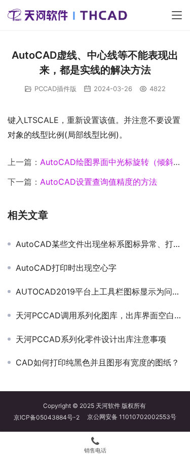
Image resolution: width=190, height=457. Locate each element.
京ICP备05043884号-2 (50, 417)
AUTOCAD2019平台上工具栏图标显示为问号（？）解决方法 (99, 291)
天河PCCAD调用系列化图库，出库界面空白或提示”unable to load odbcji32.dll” (99, 315)
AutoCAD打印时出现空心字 (66, 267)
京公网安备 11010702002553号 (131, 417)
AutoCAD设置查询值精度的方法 (98, 182)
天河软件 (108, 405)
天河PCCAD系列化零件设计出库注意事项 (91, 339)
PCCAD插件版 (55, 89)
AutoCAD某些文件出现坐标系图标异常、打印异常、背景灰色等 (99, 243)
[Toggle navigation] (176, 15)
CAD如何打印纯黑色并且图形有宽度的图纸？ (97, 362)
